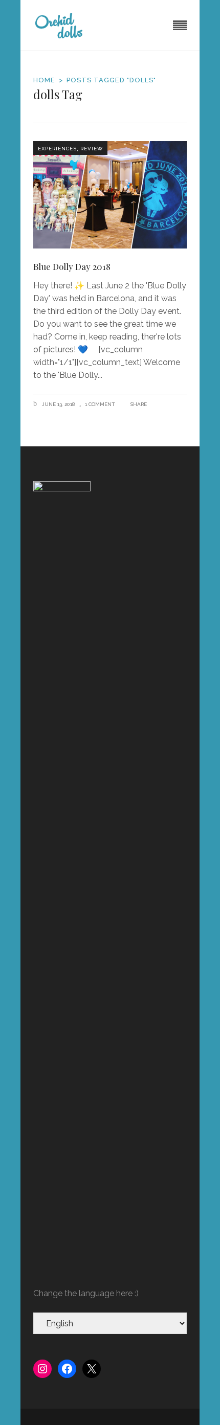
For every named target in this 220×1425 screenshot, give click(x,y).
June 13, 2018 (57, 404)
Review (91, 148)
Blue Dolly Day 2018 (72, 266)
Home (44, 80)
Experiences (57, 148)
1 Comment (100, 404)
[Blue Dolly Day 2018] (110, 194)
